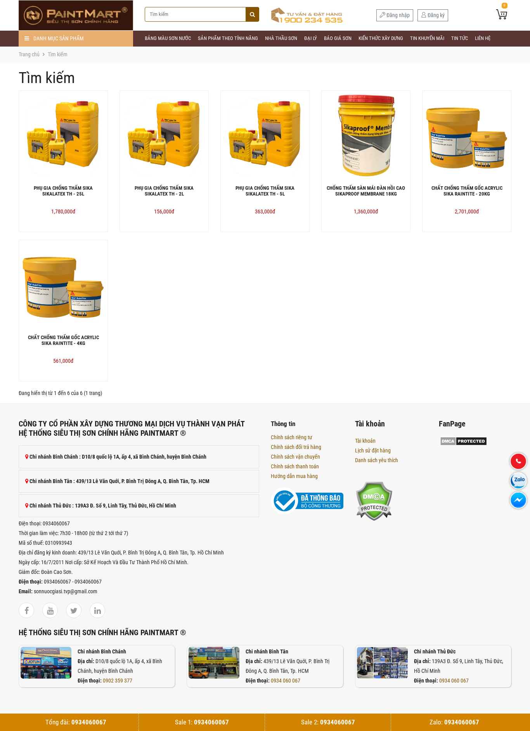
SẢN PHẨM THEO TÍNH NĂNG (228, 38)
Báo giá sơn (338, 38)
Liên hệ (482, 38)
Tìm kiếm (58, 54)
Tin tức (459, 38)
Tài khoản (365, 441)
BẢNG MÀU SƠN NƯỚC (168, 38)
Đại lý (310, 38)
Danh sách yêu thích (376, 460)
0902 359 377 (117, 680)
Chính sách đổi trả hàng (296, 447)
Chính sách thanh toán (295, 466)
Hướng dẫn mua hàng (294, 476)
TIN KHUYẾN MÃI (427, 38)
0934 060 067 (285, 680)
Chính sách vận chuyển (295, 457)
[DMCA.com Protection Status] (374, 500)
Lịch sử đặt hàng (373, 450)
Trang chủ (29, 54)
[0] (501, 15)
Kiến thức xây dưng (381, 38)
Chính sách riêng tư (291, 437)
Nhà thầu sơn (281, 38)
